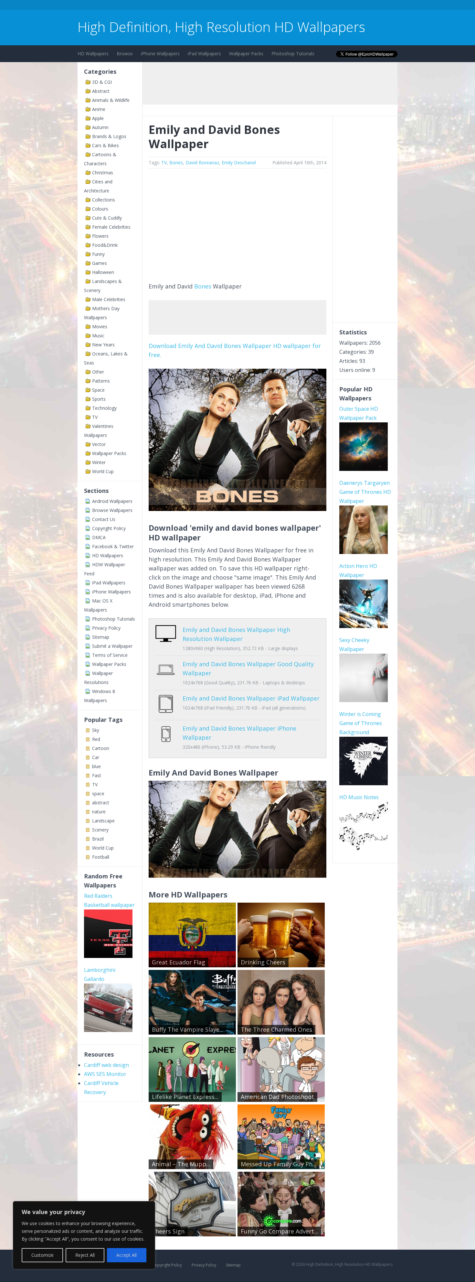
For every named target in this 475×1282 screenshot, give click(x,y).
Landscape (103, 821)
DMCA (99, 537)
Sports (99, 399)
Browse (125, 53)
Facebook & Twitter (113, 546)
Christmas (102, 172)
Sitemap (100, 637)
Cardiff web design (106, 1065)
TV (95, 417)
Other (98, 372)
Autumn (100, 127)
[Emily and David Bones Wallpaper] (237, 509)
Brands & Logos (109, 136)
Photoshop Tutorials (292, 53)
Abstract (101, 91)
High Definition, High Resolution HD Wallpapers (221, 26)
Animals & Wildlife (111, 100)
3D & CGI (102, 82)
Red (96, 739)
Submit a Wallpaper (112, 646)
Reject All (85, 1255)
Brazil (98, 839)
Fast (96, 775)
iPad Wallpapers (204, 53)
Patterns (101, 381)
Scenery (100, 830)
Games (99, 263)
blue (96, 766)
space (98, 793)
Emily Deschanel (239, 162)
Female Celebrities (111, 227)
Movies (99, 326)
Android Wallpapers (112, 501)
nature (99, 812)
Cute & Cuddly (107, 218)
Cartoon (100, 748)
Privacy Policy (106, 628)
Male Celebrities (108, 299)
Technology (104, 408)
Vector (99, 444)
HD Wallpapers (93, 53)
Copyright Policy (109, 528)
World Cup (103, 471)
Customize (42, 1255)
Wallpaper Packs (246, 53)
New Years (103, 345)
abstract (100, 802)
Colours (100, 209)
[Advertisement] (195, 6)
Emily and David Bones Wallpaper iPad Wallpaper (251, 698)
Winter (99, 462)
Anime (98, 109)
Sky (95, 730)
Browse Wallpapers (112, 510)
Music (98, 335)
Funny (98, 254)
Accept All (126, 1255)
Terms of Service (110, 655)
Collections (103, 200)
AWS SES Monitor (105, 1074)
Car (95, 757)
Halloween (103, 272)
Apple (98, 118)
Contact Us (103, 519)
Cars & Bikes (105, 145)
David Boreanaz (202, 162)
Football (100, 857)
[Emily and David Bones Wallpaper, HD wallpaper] (237, 875)
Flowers (100, 236)
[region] (84, 1235)
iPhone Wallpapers (160, 53)
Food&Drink (105, 245)
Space (98, 390)
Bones (176, 162)
